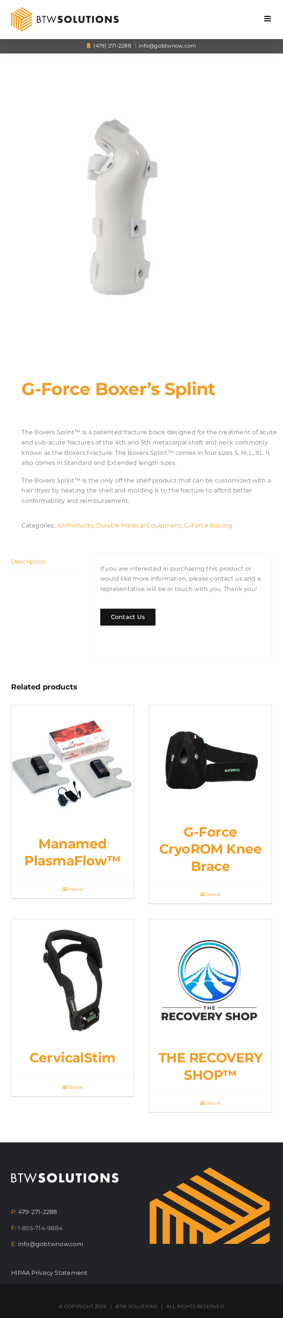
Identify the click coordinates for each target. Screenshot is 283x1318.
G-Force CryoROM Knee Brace (210, 849)
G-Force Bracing (208, 525)
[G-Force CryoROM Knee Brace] (210, 760)
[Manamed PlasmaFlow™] (72, 766)
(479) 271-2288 (111, 45)
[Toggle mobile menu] (268, 19)
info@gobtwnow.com (167, 45)
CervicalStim (72, 1057)
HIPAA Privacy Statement (49, 1272)
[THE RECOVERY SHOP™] (210, 980)
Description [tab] (28, 561)
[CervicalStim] (72, 980)
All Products (75, 525)
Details (75, 889)
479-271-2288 (37, 1211)
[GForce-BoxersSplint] (141, 205)
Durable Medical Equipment (139, 525)
